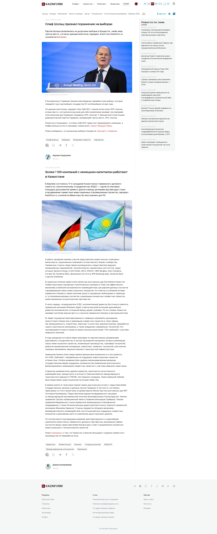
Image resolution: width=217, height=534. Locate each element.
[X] (73, 145)
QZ (149, 4)
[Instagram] (47, 145)
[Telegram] (60, 145)
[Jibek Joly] (162, 14)
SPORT (126, 4)
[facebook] (151, 486)
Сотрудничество (93, 444)
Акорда (53, 14)
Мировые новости (82, 140)
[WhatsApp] (53, 145)
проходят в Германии (107, 131)
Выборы (66, 140)
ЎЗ (168, 4)
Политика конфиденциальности (105, 504)
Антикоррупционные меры (103, 513)
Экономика (46, 513)
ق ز (164, 4)
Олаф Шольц (52, 140)
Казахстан (50, 444)
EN (156, 4)
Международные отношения (60, 449)
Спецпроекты (97, 14)
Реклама (147, 508)
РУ (152, 4)
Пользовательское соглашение (105, 499)
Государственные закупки (103, 517)
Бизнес (77, 444)
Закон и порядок (76, 14)
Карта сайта (149, 499)
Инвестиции (65, 444)
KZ (145, 4)
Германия (99, 140)
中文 (160, 4)
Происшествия (48, 499)
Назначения (62, 14)
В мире (45, 517)
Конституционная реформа (115, 14)
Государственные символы (104, 508)
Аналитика (114, 4)
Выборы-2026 (134, 14)
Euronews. (62, 37)
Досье (87, 14)
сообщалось (57, 433)
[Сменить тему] (137, 4)
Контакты (147, 504)
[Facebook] (66, 145)
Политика (46, 504)
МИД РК (108, 444)
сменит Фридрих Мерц (101, 126)
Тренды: (45, 14)
